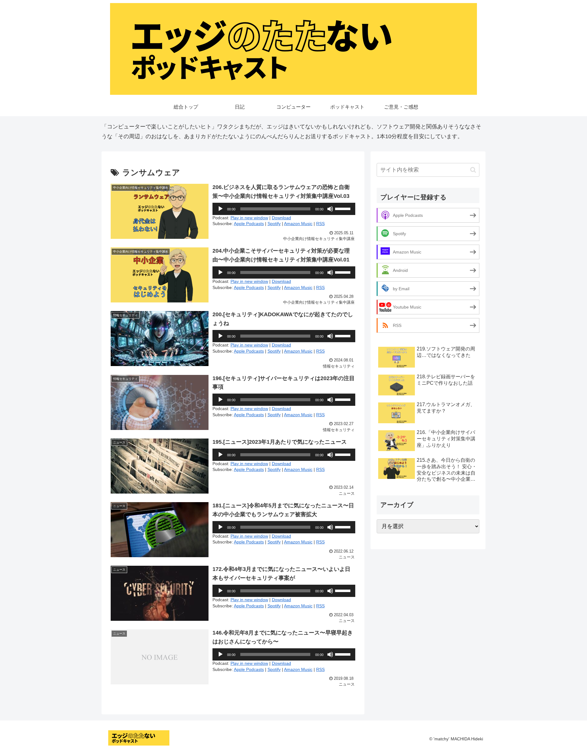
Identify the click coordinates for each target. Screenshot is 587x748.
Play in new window (249, 217)
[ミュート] (330, 209)
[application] (283, 209)
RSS (320, 223)
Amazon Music (298, 223)
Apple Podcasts (249, 223)
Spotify (274, 223)
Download (281, 217)
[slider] (343, 208)
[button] (473, 169)
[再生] (220, 209)
